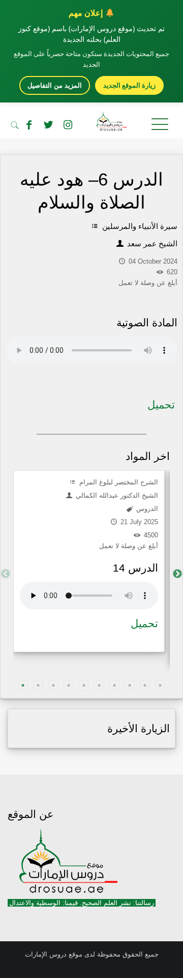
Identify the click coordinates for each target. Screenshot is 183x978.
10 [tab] (160, 685)
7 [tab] (114, 685)
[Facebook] (29, 125)
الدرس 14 (135, 568)
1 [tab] (23, 685)
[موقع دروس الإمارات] (91, 123)
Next (177, 574)
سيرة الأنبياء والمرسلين (138, 226)
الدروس (146, 508)
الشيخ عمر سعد (151, 243)
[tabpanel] (89, 561)
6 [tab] (99, 685)
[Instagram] (67, 125)
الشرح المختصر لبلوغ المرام (117, 482)
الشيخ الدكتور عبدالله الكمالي (116, 495)
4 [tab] (69, 685)
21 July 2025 (138, 522)
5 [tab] (84, 685)
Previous (6, 574)
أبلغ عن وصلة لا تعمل (128, 546)
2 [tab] (38, 685)
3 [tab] (53, 685)
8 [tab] (130, 685)
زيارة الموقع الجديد (129, 85)
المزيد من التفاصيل (54, 85)
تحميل (161, 404)
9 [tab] (145, 685)
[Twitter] (48, 125)
